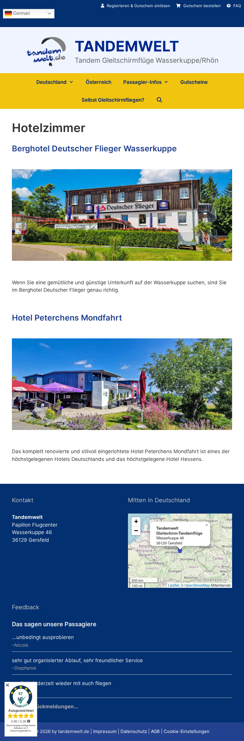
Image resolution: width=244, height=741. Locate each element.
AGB (155, 731)
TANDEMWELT (127, 46)
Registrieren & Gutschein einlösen (138, 5)
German (21, 13)
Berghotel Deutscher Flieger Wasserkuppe (94, 148)
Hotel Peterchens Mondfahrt (67, 318)
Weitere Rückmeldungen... (45, 706)
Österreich (98, 82)
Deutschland (51, 82)
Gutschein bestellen (201, 5)
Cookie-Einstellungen (186, 731)
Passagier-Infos (142, 82)
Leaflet (173, 585)
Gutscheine (194, 82)
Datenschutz (134, 731)
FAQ (236, 5)
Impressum (105, 731)
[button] (180, 551)
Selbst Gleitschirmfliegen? (113, 100)
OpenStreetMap (197, 585)
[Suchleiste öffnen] (159, 100)
